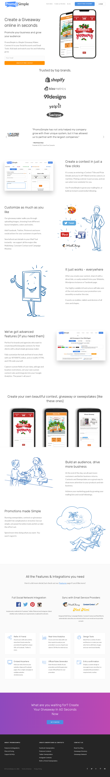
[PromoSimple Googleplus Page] (96, 769)
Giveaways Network (80, 754)
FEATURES (49, 4)
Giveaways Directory (80, 751)
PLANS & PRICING (60, 4)
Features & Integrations (12, 748)
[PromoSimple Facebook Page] (87, 769)
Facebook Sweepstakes (47, 748)
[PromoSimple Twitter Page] (91, 769)
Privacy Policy (38, 769)
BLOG (69, 4)
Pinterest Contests (45, 751)
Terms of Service (26, 769)
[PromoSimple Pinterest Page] (100, 769)
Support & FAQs (10, 754)
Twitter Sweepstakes (46, 754)
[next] (103, 137)
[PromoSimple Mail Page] (104, 769)
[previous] (6, 137)
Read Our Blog (78, 748)
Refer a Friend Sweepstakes (48, 761)
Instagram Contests (45, 758)
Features (62, 583)
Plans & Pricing (9, 751)
